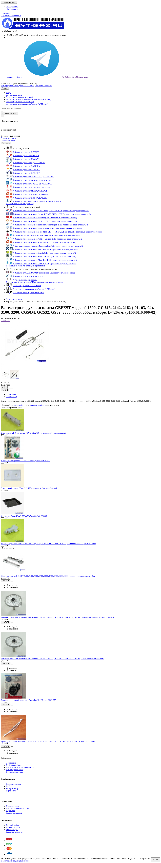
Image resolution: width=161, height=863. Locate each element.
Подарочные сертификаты (17, 808)
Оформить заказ (8, 140)
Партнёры (10, 811)
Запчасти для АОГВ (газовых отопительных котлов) (28, 99)
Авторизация (12, 7)
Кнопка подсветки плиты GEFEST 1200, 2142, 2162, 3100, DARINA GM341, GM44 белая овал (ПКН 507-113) (48, 543)
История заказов (13, 827)
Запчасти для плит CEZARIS (26, 170)
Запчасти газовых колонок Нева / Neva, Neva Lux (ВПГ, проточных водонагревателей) (51, 211)
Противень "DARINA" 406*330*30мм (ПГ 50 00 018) (24, 516)
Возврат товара (12, 788)
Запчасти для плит (14, 95)
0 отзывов (5, 321)
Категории (6, 143)
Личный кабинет (13, 825)
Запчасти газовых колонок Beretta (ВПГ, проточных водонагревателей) (44, 253)
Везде (8, 93)
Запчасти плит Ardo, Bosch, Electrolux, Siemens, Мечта (37, 201)
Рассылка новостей (14, 832)
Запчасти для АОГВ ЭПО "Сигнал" (29, 276)
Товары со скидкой (14, 813)
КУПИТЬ (5, 390)
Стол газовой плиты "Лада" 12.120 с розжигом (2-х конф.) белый (29, 488)
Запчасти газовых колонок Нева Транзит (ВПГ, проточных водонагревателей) (47, 228)
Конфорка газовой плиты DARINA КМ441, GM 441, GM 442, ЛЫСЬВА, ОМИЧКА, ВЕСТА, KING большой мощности (52, 659)
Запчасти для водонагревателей (19, 97)
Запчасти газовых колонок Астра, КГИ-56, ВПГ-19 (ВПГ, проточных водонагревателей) (52, 214)
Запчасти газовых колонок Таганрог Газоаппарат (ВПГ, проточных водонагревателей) (51, 225)
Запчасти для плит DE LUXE (26, 173)
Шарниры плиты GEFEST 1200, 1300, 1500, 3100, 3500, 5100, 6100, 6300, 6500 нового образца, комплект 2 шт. (48, 576)
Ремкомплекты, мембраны (25, 280)
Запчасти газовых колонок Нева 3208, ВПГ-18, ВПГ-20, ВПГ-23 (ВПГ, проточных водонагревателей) (57, 232)
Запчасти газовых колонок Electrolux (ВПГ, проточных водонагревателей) (45, 249)
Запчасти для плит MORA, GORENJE (30, 191)
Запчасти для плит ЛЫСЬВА (26, 159)
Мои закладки (12, 830)
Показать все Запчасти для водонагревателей (25, 266)
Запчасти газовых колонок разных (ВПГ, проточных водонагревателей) (44, 263)
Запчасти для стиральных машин (20, 102)
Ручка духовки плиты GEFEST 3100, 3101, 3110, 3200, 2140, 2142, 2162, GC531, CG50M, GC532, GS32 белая (48, 741)
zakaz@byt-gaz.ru (14, 77)
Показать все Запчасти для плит (19, 204)
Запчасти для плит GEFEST (26, 152)
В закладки (11, 585)
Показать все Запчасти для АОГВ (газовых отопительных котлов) (34, 282)
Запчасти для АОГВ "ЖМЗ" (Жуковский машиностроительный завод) (44, 273)
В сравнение (12, 587)
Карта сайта (11, 791)
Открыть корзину (8, 138)
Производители (12, 806)
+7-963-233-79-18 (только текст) (75, 77)
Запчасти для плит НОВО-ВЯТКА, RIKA (31, 187)
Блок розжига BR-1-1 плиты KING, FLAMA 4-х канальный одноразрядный (33, 433)
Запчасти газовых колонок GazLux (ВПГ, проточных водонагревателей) (45, 221)
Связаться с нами (13, 784)
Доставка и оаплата (14, 772)
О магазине (11, 763)
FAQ (8, 786)
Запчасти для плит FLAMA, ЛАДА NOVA (32, 180)
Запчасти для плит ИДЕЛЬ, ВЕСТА (29, 163)
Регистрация (12, 9)
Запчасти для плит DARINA (26, 156)
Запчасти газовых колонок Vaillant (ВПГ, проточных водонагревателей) (44, 256)
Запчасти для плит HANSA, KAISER (30, 198)
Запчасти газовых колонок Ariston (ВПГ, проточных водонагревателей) (44, 242)
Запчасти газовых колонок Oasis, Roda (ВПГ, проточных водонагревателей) (46, 235)
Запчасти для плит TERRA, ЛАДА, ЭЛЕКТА (33, 177)
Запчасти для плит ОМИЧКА (26, 166)
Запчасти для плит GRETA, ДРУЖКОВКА (32, 184)
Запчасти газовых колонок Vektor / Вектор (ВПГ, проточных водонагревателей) (48, 239)
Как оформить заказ (14, 770)
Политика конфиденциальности (20, 767)
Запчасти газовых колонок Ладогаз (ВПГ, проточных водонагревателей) (45, 218)
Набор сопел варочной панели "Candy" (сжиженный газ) (25, 460)
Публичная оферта (14, 765)
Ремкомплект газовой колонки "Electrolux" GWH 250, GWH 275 (28, 700)
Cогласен (155, 860)
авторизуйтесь (19, 405)
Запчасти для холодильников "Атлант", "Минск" (27, 104)
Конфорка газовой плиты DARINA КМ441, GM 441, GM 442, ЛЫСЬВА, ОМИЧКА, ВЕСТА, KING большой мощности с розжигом (57, 617)
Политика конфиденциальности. (15, 861)
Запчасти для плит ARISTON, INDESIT (31, 194)
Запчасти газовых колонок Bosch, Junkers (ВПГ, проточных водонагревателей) (48, 246)
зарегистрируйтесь (38, 405)
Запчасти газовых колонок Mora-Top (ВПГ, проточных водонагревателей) (45, 260)
